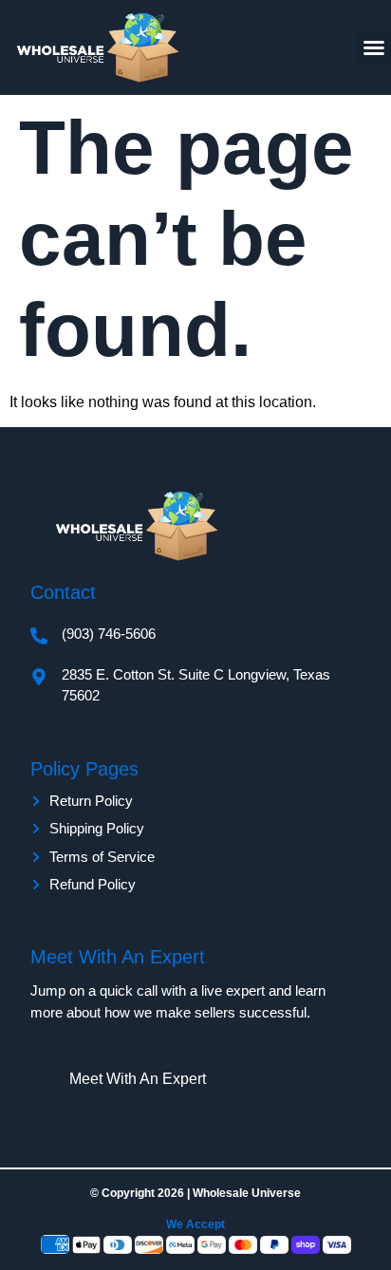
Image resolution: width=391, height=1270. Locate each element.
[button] (374, 47)
